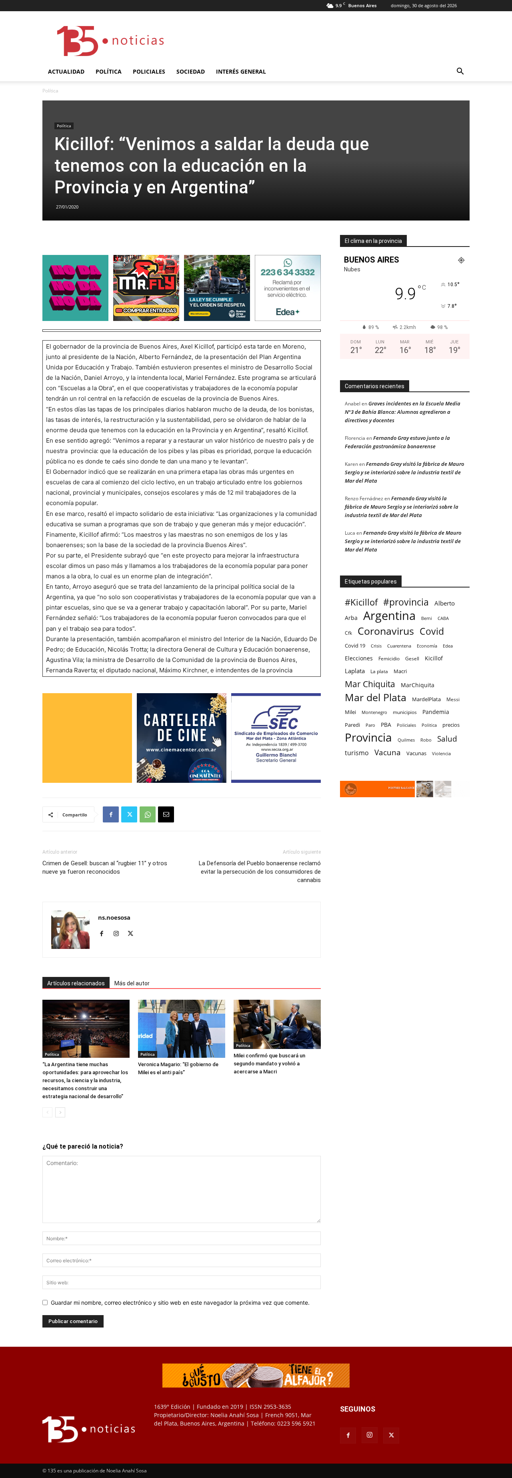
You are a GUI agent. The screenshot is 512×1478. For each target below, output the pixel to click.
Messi (453, 699)
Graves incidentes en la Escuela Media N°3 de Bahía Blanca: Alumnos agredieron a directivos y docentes (402, 412)
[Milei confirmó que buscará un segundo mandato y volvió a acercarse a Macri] (277, 1024)
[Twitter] (129, 814)
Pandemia (435, 712)
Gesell (412, 658)
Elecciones (359, 658)
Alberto (444, 603)
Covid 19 (355, 645)
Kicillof (434, 658)
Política (109, 71)
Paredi (352, 724)
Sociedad (190, 71)
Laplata (355, 671)
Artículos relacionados (76, 983)
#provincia (406, 602)
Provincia (368, 737)
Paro (370, 725)
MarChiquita (417, 685)
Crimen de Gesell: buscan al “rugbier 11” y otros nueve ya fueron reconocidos (104, 867)
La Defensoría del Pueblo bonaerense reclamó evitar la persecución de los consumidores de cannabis (260, 872)
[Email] (166, 814)
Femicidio (389, 658)
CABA (443, 618)
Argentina (389, 616)
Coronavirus (386, 631)
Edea (448, 646)
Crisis (376, 646)
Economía (427, 646)
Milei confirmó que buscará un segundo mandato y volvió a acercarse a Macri (269, 1064)
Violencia (441, 753)
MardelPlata (426, 699)
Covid (432, 631)
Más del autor (132, 983)
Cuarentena (399, 646)
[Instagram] (119, 934)
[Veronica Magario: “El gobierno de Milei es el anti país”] (181, 1029)
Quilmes (406, 740)
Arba (351, 618)
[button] (460, 72)
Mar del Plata (375, 697)
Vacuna (387, 752)
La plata (379, 671)
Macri (400, 671)
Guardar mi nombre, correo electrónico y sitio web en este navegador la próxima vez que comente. (180, 1302)
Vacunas (416, 753)
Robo (426, 740)
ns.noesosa (114, 917)
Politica (429, 725)
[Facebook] (111, 814)
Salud (447, 739)
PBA (386, 724)
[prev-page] (47, 1112)
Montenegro (374, 712)
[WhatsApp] (148, 814)
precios (451, 724)
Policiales (149, 71)
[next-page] (60, 1112)
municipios (405, 712)
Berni (426, 618)
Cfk (348, 633)
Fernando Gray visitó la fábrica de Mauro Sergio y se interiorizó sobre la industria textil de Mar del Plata (404, 472)
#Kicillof (361, 602)
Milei (350, 712)
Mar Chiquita (370, 684)
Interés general (241, 71)
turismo (357, 753)
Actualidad (66, 71)
